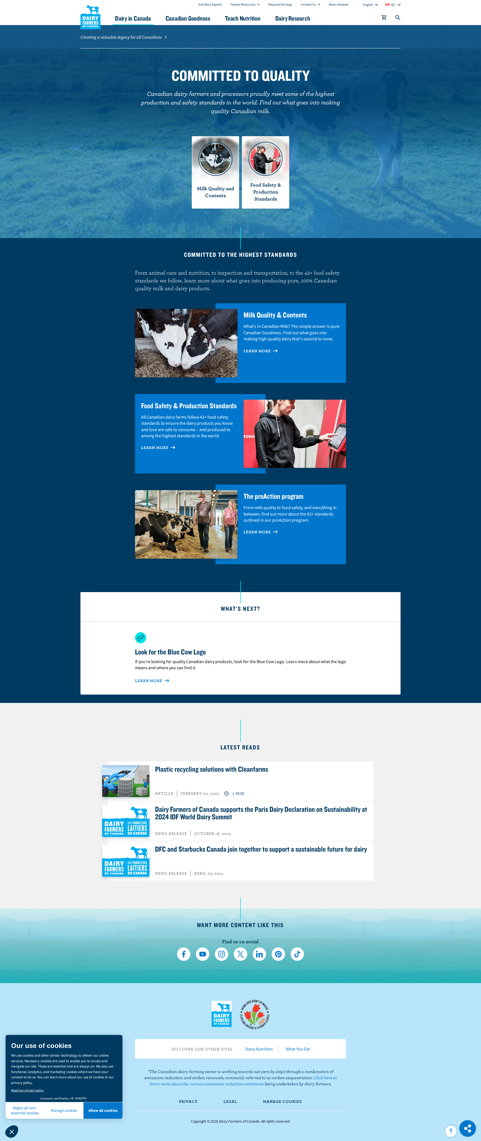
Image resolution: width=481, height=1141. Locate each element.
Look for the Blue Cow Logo (170, 651)
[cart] (384, 18)
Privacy (188, 1101)
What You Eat (298, 1049)
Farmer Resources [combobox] (243, 4)
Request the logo (280, 4)
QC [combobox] (393, 5)
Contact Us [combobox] (308, 4)
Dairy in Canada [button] (133, 18)
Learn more (155, 447)
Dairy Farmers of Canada (90, 17)
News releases (339, 4)
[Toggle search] (398, 18)
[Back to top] (451, 1131)
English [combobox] (368, 5)
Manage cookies (282, 1101)
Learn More (258, 351)
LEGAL (230, 1101)
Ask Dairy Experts (210, 4)
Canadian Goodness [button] (188, 18)
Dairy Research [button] (292, 18)
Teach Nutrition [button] (243, 18)
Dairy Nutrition (259, 1049)
